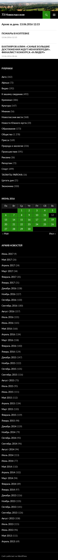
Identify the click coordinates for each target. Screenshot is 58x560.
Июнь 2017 (7, 254)
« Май (5, 234)
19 (52, 220)
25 (45, 224)
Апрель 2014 (8, 473)
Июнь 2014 (7, 461)
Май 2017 (7, 260)
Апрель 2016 (8, 335)
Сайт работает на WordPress (14, 556)
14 (14, 220)
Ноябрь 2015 (8, 363)
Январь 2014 (8, 490)
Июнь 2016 (7, 323)
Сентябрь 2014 (9, 444)
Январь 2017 (8, 283)
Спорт (5, 169)
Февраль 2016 (9, 346)
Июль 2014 (7, 455)
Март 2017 (7, 271)
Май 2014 (7, 467)
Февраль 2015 (9, 415)
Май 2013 (7, 536)
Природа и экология (12, 146)
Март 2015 (7, 409)
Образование (8, 129)
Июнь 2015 (7, 392)
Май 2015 (7, 398)
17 (37, 220)
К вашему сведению (12, 94)
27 (6, 229)
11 (45, 215)
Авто (4, 77)
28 (14, 229)
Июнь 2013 (7, 530)
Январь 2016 (8, 352)
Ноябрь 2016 (8, 294)
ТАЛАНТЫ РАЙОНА (12, 175)
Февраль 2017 (9, 277)
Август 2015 (8, 381)
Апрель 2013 (8, 542)
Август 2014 (8, 450)
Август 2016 (8, 312)
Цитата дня (8, 181)
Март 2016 (7, 340)
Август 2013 (8, 519)
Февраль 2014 (9, 484)
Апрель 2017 (8, 266)
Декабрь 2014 (9, 427)
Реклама (6, 158)
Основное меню (54, 15)
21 (14, 224)
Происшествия (9, 152)
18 (45, 220)
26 (52, 224)
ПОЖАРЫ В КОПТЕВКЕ (15, 33)
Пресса (5, 140)
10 (37, 215)
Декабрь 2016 (9, 289)
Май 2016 (7, 329)
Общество (7, 135)
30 (29, 229)
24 (37, 224)
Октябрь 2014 (9, 438)
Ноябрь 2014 (8, 432)
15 (21, 220)
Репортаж (7, 163)
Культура (6, 106)
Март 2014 (7, 478)
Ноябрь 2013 (8, 501)
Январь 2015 (8, 421)
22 (21, 224)
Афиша (5, 83)
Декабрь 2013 (9, 496)
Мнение (6, 112)
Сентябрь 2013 (9, 513)
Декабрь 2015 (9, 358)
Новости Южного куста (14, 123)
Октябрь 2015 (9, 369)
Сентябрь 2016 (9, 306)
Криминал (7, 100)
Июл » (52, 234)
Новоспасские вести (12, 117)
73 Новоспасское (13, 14)
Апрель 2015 (8, 404)
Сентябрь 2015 (9, 375)
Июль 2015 (7, 386)
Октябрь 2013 (9, 507)
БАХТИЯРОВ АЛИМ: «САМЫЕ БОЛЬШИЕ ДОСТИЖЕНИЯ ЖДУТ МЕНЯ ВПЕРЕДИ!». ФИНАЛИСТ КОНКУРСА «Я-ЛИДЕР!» (26, 50)
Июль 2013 (7, 524)
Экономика (7, 186)
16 (29, 220)
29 (21, 229)
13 (6, 220)
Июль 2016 (7, 317)
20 (6, 224)
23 (29, 224)
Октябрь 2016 (9, 300)
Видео (5, 89)
